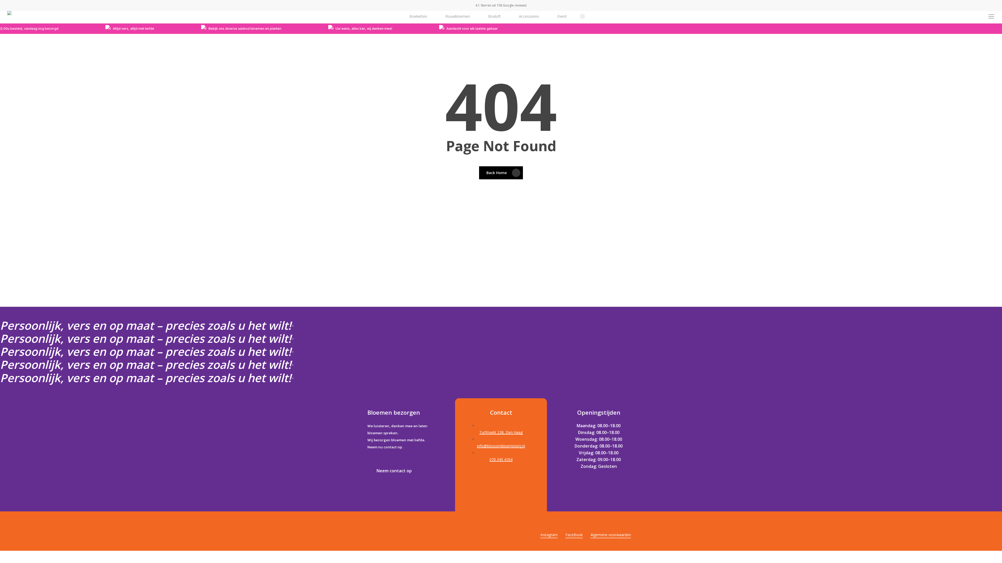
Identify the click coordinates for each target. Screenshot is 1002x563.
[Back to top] (501, 559)
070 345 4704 (501, 459)
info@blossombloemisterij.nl (501, 445)
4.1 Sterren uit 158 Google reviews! (501, 5)
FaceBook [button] (574, 534)
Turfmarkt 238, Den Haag (501, 432)
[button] (991, 16)
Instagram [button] (549, 534)
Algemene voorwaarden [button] (611, 534)
